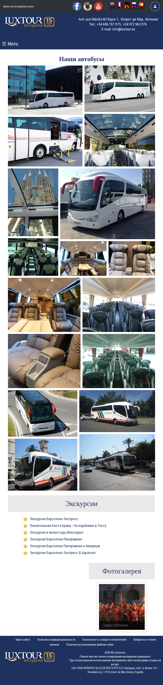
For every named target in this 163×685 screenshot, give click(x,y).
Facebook (77, 6)
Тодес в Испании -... (117, 625)
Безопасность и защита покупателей (104, 639)
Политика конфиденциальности (56, 639)
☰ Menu (10, 44)
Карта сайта (23, 639)
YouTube (98, 6)
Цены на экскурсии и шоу (18, 6)
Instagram (87, 6)
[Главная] (30, 26)
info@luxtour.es (123, 29)
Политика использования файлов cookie (90, 644)
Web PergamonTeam (150, 679)
